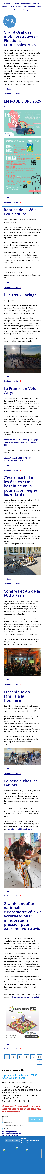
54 (39, 1056)
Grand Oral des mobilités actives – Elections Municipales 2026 (21, 38)
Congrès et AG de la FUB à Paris (22, 593)
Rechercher (6, 1116)
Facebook (17, 10)
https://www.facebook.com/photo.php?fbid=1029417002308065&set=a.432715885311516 (22, 442)
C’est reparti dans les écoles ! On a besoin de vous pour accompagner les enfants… (21, 486)
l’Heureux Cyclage (20, 294)
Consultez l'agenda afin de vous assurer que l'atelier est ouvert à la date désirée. (21, 1108)
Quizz (39, 6)
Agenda (17, 3)
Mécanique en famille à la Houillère (17, 696)
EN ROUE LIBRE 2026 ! (22, 103)
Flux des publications (10, 1132)
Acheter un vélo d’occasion (12, 6)
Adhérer (36, 3)
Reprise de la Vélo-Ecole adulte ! (21, 211)
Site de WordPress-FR (11, 1135)
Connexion (6, 1130)
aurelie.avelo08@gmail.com (20, 829)
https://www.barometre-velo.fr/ (26, 997)
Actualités (8, 3)
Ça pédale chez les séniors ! (21, 783)
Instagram (27, 10)
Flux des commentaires (11, 1133)
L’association (26, 3)
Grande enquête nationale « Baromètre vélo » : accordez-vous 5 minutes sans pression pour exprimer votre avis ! (22, 918)
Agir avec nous (29, 6)
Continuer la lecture (12, 94)
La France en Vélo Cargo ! (20, 390)
